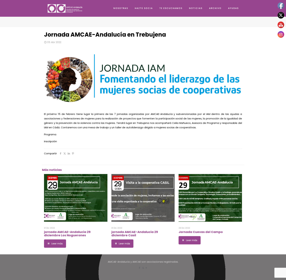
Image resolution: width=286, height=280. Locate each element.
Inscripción (50, 141)
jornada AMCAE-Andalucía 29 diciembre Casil (134, 233)
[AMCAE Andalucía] (65, 8)
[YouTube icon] (146, 268)
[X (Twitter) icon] (143, 268)
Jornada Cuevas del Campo (201, 232)
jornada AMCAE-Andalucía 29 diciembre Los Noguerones (67, 233)
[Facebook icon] (139, 268)
